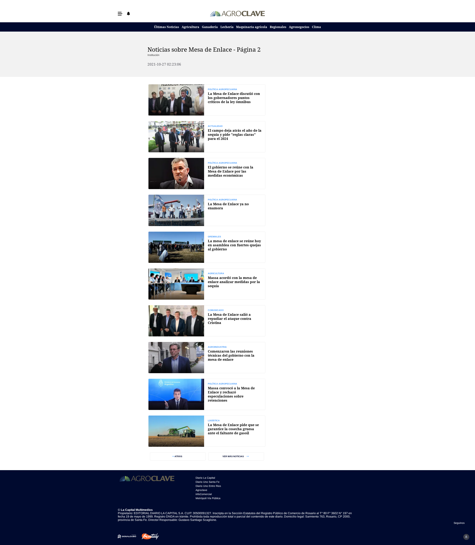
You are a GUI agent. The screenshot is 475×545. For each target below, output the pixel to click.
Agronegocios (299, 26)
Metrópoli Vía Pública (208, 498)
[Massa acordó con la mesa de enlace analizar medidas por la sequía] (207, 284)
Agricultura (190, 26)
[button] (120, 13)
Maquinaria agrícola (251, 26)
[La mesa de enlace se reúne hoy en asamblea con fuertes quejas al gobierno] (207, 247)
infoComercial (204, 494)
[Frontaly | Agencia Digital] (147, 536)
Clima (316, 26)
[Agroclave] (237, 13)
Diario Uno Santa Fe (208, 481)
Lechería (227, 26)
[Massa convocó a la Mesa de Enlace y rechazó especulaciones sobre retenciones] (207, 394)
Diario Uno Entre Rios (208, 485)
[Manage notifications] (466, 537)
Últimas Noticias (166, 26)
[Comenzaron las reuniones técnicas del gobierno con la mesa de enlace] (207, 357)
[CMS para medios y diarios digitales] (127, 536)
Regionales (278, 26)
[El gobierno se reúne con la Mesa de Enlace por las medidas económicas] (207, 173)
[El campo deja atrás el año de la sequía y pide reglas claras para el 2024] (207, 136)
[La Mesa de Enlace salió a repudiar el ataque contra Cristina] (207, 320)
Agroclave (201, 490)
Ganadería (210, 26)
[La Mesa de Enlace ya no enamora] (207, 210)
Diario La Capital (205, 477)
